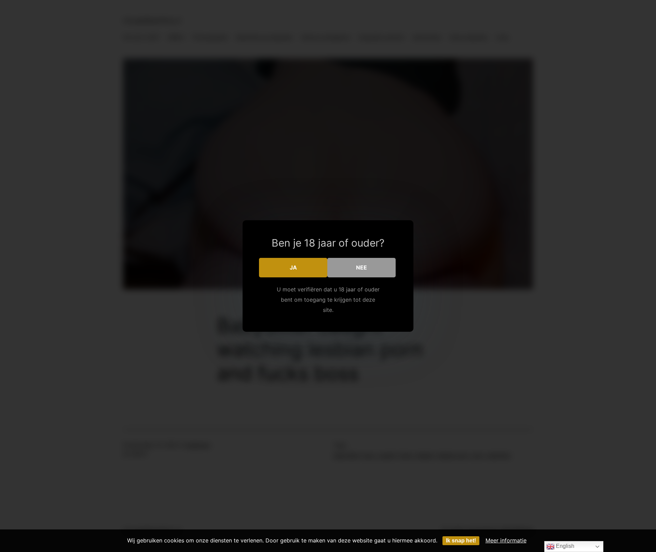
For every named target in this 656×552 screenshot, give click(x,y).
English (564, 546)
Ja (293, 267)
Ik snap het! (461, 540)
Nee (361, 267)
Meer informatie (506, 540)
